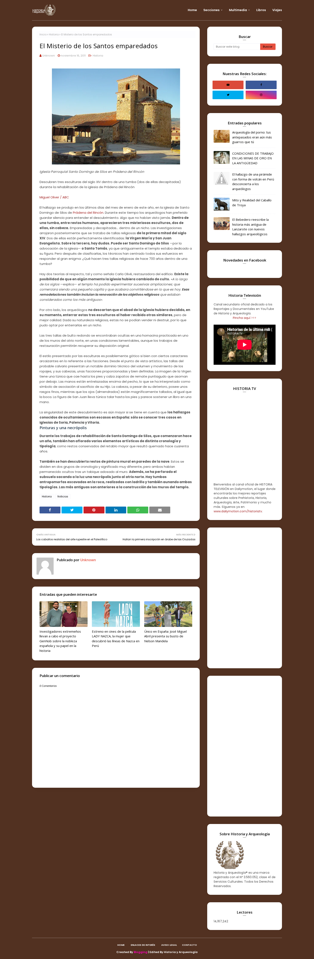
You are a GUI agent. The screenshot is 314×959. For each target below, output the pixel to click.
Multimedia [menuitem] (238, 10)
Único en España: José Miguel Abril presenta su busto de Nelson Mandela (165, 636)
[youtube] (228, 85)
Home (121, 945)
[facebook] (261, 85)
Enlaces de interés (143, 945)
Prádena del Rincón (88, 212)
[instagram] (261, 95)
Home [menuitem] (192, 10)
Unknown (48, 56)
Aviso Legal (169, 945)
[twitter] (228, 95)
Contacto (189, 945)
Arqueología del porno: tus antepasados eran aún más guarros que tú (252, 137)
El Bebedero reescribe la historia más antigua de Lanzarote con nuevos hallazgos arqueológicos (250, 226)
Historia (54, 34)
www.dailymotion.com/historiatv (238, 511)
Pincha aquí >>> (244, 318)
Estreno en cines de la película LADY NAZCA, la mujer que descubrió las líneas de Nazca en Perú (115, 638)
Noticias (62, 496)
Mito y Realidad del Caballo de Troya (251, 202)
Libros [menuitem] (261, 10)
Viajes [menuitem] (277, 10)
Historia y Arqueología (181, 952)
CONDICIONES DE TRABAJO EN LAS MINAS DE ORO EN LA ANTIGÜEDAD (253, 158)
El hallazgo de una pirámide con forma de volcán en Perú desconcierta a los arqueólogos (253, 181)
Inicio (43, 34)
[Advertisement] (245, 598)
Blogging (140, 952)
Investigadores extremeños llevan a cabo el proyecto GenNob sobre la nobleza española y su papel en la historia (60, 641)
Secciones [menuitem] (211, 10)
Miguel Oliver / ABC (54, 197)
